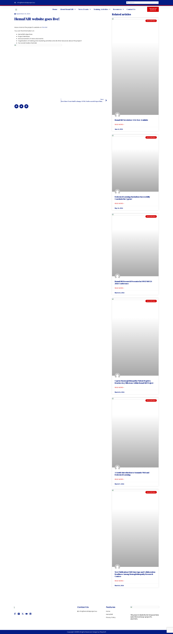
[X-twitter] (23, 614)
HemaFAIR (109, 614)
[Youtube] (26, 614)
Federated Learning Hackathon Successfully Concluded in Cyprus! (132, 198)
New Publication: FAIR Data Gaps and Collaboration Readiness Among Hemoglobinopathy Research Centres (135, 574)
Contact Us (131, 9)
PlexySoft (103, 632)
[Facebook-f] (15, 614)
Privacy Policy (111, 617)
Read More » (119, 124)
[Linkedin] (30, 614)
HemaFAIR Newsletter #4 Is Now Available (131, 120)
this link (44, 27)
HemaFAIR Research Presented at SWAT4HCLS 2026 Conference (133, 282)
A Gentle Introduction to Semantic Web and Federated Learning (132, 473)
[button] (16, 106)
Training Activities (101, 9)
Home (55, 9)
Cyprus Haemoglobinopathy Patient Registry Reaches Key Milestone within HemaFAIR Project (134, 382)
